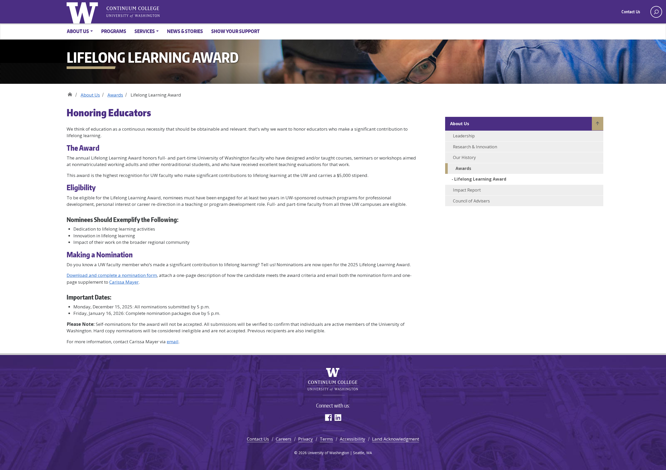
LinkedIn (337, 417)
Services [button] (145, 31)
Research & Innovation (475, 147)
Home (70, 93)
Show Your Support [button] (235, 31)
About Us (90, 95)
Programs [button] (113, 31)
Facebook (328, 417)
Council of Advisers (471, 201)
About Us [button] (78, 31)
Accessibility (352, 439)
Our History (464, 157)
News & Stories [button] (185, 31)
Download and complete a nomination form (112, 275)
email (172, 342)
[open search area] (656, 12)
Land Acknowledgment (395, 439)
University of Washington (83, 11)
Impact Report (467, 190)
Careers (283, 439)
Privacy (305, 439)
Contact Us (631, 11)
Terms (326, 439)
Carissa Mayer (124, 282)
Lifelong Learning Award (480, 179)
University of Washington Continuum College (333, 379)
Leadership (464, 136)
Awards (115, 95)
